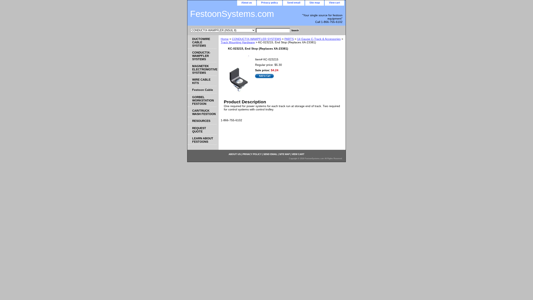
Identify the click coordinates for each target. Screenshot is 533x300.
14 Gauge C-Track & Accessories (319, 39)
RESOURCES (201, 120)
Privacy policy (269, 2)
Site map (314, 2)
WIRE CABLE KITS (201, 81)
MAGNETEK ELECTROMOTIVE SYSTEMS (204, 69)
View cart (334, 2)
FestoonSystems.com (232, 14)
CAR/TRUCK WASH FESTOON (204, 112)
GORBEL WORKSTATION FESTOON (203, 100)
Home (225, 39)
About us (246, 2)
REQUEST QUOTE (199, 129)
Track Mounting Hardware (238, 42)
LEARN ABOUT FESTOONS (202, 140)
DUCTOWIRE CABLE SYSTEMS (201, 42)
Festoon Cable (202, 89)
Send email (293, 2)
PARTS (289, 39)
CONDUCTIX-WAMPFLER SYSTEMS (256, 39)
